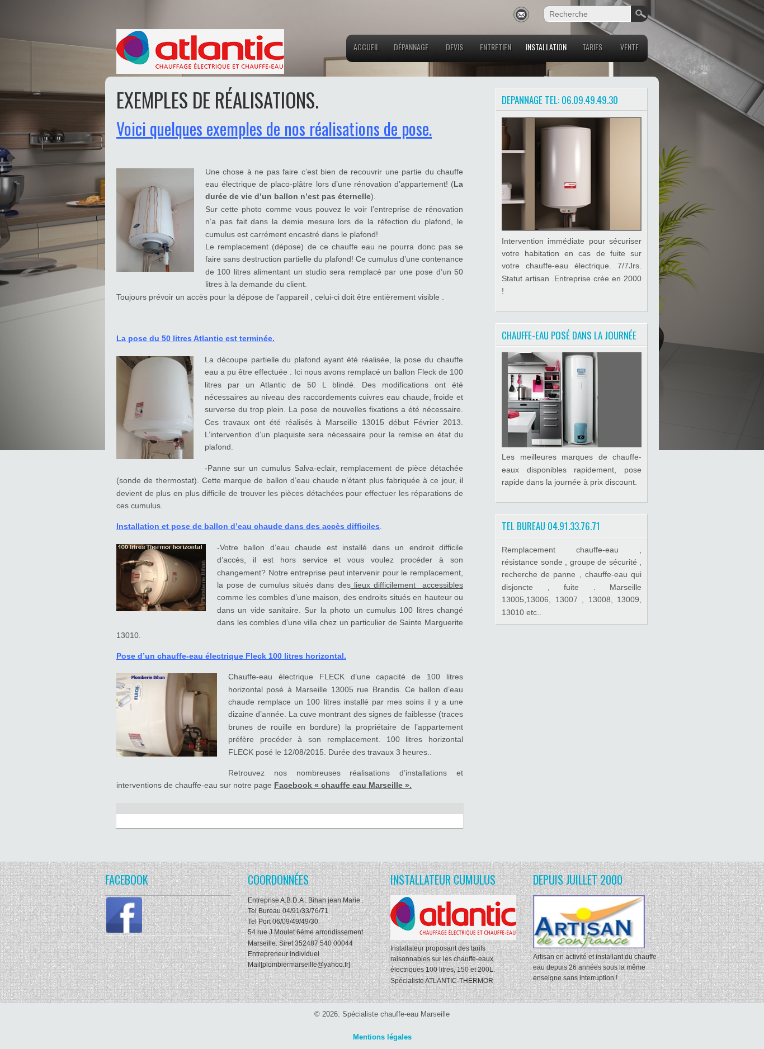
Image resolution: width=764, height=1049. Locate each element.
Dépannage (411, 47)
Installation (546, 47)
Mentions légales (382, 1037)
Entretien (495, 47)
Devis (454, 47)
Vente (629, 47)
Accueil (366, 47)
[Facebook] (124, 931)
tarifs (592, 47)
